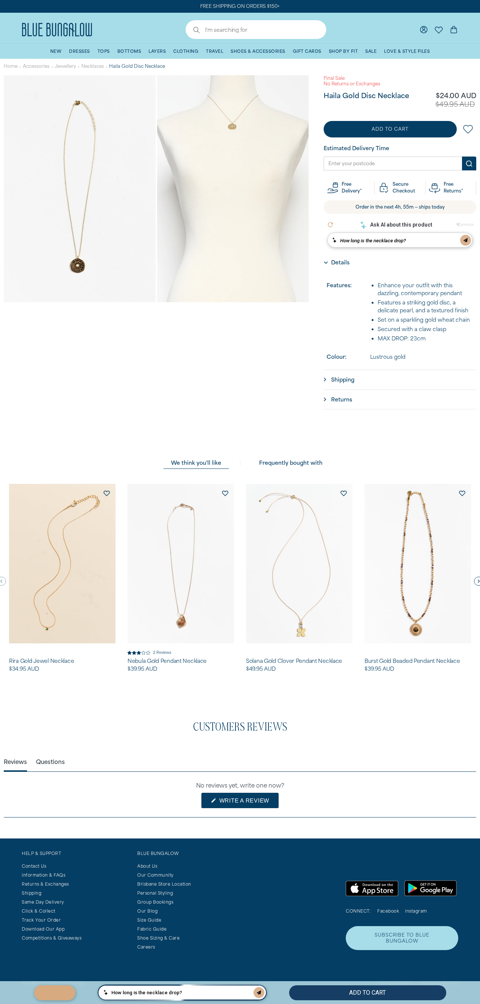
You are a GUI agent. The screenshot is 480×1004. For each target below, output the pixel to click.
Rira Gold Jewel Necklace (41, 661)
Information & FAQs (43, 875)
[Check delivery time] (469, 164)
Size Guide (149, 919)
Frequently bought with (290, 462)
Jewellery (65, 66)
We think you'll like (196, 462)
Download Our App (43, 928)
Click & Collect (39, 911)
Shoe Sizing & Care (158, 937)
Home (11, 66)
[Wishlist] (438, 29)
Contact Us (34, 866)
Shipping (31, 893)
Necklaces (92, 66)
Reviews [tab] (15, 761)
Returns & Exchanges (45, 884)
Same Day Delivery (43, 902)
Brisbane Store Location (164, 884)
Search (193, 31)
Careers (146, 946)
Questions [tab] (50, 761)
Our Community (155, 875)
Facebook (388, 911)
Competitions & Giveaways (51, 937)
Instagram (416, 911)
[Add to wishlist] (106, 493)
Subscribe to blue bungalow (402, 938)
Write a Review (248, 802)
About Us (147, 866)
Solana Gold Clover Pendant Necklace (294, 661)
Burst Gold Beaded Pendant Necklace (412, 661)
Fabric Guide (151, 928)
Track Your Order (41, 919)
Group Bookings (155, 902)
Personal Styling (155, 893)
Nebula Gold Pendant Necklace (167, 661)
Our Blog (147, 911)
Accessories (36, 66)
